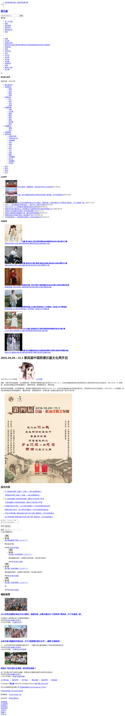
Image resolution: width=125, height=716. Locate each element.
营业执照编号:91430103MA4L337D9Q (33, 687)
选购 (10, 105)
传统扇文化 (8, 30)
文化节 (19, 649)
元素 (6, 65)
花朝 (10, 144)
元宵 (10, 142)
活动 (6, 32)
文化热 (7, 57)
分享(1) (18, 674)
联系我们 (4, 706)
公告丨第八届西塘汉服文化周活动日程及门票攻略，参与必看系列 (39, 195)
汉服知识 (8, 97)
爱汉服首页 (8, 85)
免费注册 (25, 2)
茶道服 (11, 122)
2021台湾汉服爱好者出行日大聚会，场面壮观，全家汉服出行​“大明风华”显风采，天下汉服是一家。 (51, 202)
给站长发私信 (13, 698)
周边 (10, 124)
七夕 (10, 150)
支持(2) (8, 647)
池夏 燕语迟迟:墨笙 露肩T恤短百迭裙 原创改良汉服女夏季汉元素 (27, 265)
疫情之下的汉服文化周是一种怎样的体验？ (20, 211)
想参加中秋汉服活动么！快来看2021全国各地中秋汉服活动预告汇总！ (29, 209)
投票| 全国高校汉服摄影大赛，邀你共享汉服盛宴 (22, 213)
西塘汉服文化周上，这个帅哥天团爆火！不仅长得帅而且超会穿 (26, 509)
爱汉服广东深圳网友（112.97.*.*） (20, 554)
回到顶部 (4, 708)
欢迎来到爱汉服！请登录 (13, 2)
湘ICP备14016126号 (41, 683)
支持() (12, 547)
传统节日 (8, 27)
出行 (18, 622)
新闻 (10, 89)
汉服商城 (8, 107)
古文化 (7, 55)
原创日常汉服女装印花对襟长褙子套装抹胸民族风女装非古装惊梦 (27, 45)
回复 (17, 547)
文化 (6, 53)
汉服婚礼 (12, 161)
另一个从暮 (8, 21)
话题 (10, 95)
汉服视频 (8, 132)
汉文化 (7, 59)
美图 (10, 128)
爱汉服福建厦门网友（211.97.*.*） (17, 540)
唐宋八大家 (8, 67)
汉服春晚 (12, 140)
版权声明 (44, 680)
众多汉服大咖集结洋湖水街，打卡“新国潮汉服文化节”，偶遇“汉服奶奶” (30, 641)
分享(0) (18, 647)
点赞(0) (3, 710)
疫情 (14, 676)
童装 (10, 120)
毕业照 (11, 163)
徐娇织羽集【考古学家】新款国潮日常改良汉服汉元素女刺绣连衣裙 (28, 287)
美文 (10, 130)
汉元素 (7, 69)
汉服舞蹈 (12, 157)
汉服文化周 (8, 43)
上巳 (10, 146)
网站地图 (35, 680)
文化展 (7, 61)
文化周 (7, 41)
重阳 (10, 154)
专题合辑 (8, 134)
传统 (6, 49)
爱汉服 (4, 11)
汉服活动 (8, 63)
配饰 (10, 115)
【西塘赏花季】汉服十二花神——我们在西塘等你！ (23, 495)
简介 (10, 99)
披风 (10, 118)
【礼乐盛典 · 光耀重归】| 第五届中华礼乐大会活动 (34, 187)
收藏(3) (13, 620)
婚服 (10, 113)
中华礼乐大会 (13, 138)
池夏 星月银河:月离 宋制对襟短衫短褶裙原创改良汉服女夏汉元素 (27, 243)
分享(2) (18, 620)
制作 (10, 101)
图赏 (10, 93)
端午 (10, 148)
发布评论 (7, 526)
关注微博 (4, 704)
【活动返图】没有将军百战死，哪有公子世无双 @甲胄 (23, 502)
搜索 (21, 15)
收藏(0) (13, 674)
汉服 (6, 39)
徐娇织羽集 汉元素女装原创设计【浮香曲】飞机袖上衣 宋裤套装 (27, 309)
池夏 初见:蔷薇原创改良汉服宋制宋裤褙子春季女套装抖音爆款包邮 (28, 352)
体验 (22, 676)
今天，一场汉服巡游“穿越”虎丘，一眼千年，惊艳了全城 (24, 205)
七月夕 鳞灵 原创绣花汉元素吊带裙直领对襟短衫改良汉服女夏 (26, 330)
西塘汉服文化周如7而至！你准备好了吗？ (19, 215)
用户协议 (25, 680)
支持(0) (8, 674)
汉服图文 (8, 126)
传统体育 (8, 25)
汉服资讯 (8, 87)
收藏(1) (13, 647)
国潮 (24, 649)
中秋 (10, 152)
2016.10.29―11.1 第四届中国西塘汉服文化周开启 (22, 207)
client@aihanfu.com (15, 694)
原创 (6, 23)
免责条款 (54, 680)
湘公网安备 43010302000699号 (12, 691)
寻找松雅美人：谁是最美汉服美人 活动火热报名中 (23, 217)
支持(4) (8, 620)
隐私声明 (15, 680)
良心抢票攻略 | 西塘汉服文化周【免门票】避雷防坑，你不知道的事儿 (29, 517)
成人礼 (11, 159)
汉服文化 (8, 47)
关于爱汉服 (5, 680)
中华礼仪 (8, 51)
